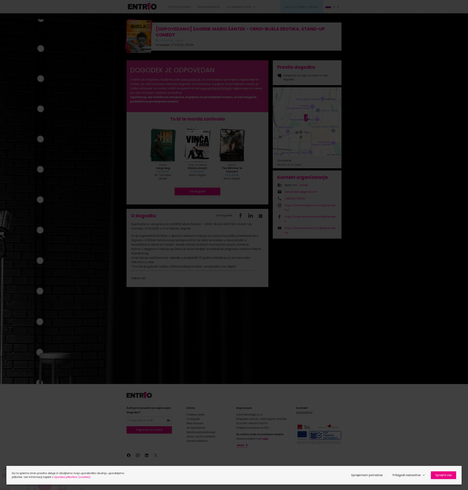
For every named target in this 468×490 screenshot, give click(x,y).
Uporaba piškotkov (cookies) (72, 477)
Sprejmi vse (443, 475)
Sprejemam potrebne (367, 475)
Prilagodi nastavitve (406, 475)
